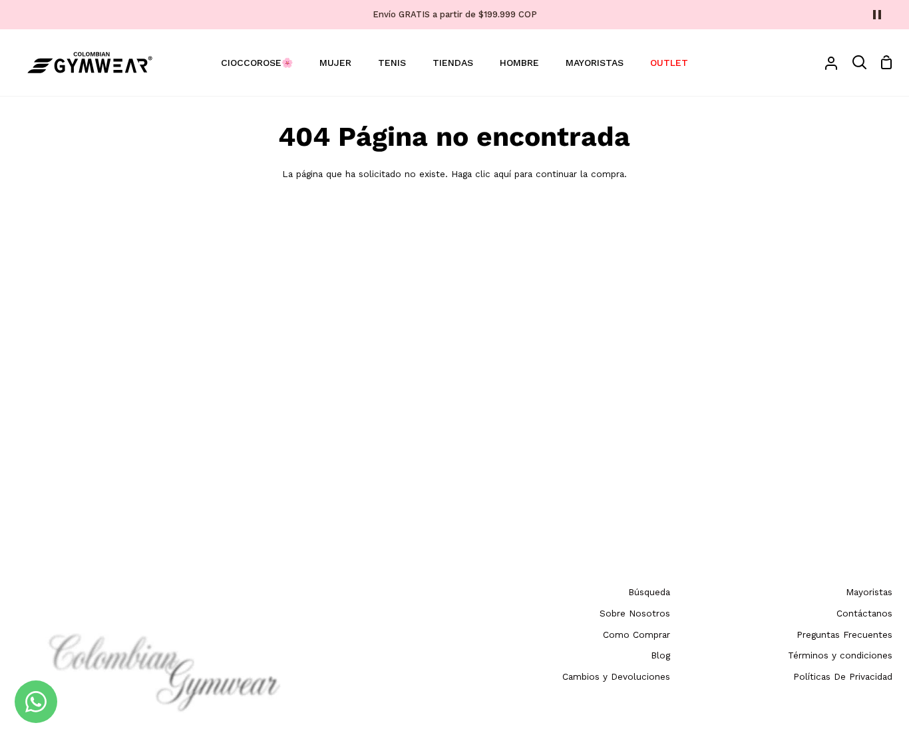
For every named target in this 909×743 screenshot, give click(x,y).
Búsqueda (649, 592)
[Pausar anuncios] (877, 14)
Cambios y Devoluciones (616, 676)
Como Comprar (636, 634)
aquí (502, 173)
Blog (660, 655)
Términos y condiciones (840, 655)
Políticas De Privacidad (842, 676)
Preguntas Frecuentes (844, 634)
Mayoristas (869, 592)
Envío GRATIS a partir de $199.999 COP (455, 14)
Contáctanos (864, 613)
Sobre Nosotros (635, 613)
